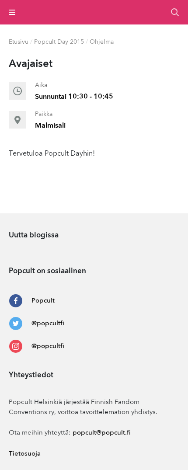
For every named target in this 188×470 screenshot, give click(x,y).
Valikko (12, 12)
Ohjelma (102, 42)
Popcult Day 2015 (59, 42)
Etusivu (18, 42)
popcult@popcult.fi (102, 433)
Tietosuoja (25, 454)
